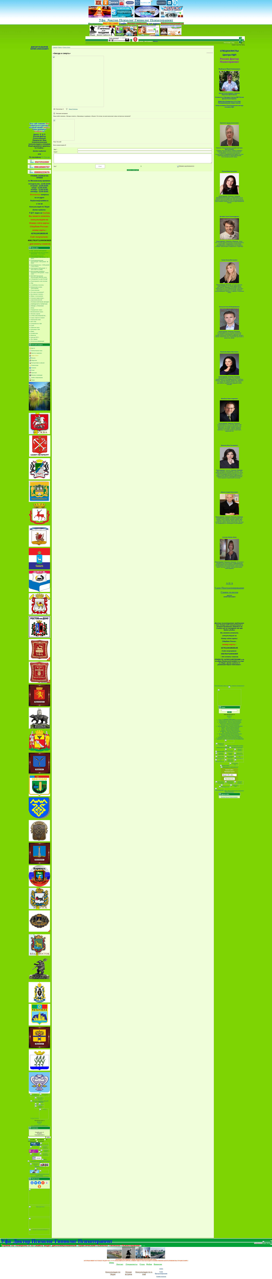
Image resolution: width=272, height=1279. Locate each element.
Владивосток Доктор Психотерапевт (230, 736)
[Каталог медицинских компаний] (220, 787)
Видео (60, 47)
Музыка (33, 358)
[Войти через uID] (32, 1182)
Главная (141, 41)
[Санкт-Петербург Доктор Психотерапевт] (39, 456)
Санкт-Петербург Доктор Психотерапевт (230, 719)
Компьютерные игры (36, 350)
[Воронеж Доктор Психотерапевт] (39, 751)
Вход (233, 42)
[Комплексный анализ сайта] (219, 761)
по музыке (41, 1141)
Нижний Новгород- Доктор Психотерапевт (230, 726)
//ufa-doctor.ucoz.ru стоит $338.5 (39, 1125)
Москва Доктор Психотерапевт (229, 797)
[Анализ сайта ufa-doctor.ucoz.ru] (220, 755)
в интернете (40, 1139)
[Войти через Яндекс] (43, 1182)
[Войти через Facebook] (39, 1182)
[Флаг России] (42, 157)
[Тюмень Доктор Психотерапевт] (39, 931)
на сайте (32, 1139)
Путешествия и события (37, 363)
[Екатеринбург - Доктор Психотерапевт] (39, 501)
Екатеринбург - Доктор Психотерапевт (230, 722)
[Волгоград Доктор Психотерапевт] (39, 682)
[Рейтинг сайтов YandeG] (44, 1096)
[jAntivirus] (44, 1166)
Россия (47, 157)
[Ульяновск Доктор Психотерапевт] (39, 863)
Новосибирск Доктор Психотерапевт (230, 721)
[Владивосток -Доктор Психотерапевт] (39, 955)
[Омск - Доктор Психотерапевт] (39, 591)
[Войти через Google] (46, 1182)
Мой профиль (148, 41)
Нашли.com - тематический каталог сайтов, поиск (39, 1174)
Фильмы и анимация (36, 375)
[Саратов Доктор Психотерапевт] (39, 773)
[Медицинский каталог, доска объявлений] (225, 787)
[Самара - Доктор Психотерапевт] (39, 569)
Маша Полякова (73, 109)
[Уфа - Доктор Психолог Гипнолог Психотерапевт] (99, 5)
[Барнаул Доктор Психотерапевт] (39, 886)
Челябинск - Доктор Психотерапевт (230, 731)
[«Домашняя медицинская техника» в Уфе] (39, 1162)
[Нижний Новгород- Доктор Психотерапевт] (39, 523)
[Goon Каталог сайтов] (37, 1159)
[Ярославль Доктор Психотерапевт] (39, 979)
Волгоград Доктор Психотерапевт (230, 723)
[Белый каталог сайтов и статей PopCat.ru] (239, 751)
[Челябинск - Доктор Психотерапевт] (39, 614)
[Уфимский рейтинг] (39, 1152)
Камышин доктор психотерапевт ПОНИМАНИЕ (230, 738)
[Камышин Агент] (34, 1166)
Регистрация (227, 42)
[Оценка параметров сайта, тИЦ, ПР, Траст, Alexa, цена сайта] (238, 758)
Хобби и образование (37, 377)
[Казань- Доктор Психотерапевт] (39, 546)
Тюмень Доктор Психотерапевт (230, 735)
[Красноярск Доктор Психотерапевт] (39, 705)
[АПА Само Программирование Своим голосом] (135, 41)
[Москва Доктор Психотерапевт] (39, 433)
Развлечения (34, 365)
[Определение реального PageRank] (229, 758)
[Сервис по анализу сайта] (219, 790)
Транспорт (34, 372)
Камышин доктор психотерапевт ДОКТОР (230, 737)
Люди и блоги (34, 355)
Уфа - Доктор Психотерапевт (230, 732)
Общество (34, 360)
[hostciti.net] (229, 742)
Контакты (95, 23)
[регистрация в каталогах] (34, 1172)
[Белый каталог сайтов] (39, 1108)
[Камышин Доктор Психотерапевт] (39, 1070)
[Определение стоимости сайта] (238, 755)
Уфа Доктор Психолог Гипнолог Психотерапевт (136, 20)
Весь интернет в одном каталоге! (40, 1176)
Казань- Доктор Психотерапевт (230, 730)
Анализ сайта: (229, 769)
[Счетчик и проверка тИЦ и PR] (39, 1101)
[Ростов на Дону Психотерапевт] (39, 637)
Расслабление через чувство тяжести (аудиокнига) (229, 685)
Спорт (33, 370)
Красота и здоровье (36, 353)
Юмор (33, 380)
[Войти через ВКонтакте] (35, 1182)
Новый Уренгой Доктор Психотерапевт (230, 733)
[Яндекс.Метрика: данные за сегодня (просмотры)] (44, 1144)
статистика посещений (223, 747)
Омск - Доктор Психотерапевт (230, 728)
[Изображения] (64, 130)
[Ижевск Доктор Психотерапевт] (39, 841)
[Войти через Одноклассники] (39, 1186)
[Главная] (105, 41)
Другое (33, 348)
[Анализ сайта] (229, 755)
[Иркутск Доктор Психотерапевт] (39, 908)
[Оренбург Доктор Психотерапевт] (39, 1047)
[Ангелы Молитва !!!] (39, 410)
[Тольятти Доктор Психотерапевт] (39, 818)
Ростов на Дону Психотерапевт (230, 724)
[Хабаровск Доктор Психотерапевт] (39, 1002)
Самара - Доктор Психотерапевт (230, 727)
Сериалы (33, 367)
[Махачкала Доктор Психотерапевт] (39, 1025)
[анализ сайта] (224, 765)
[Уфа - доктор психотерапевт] (39, 660)
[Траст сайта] (220, 758)
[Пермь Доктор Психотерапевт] (39, 728)
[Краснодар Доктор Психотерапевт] (39, 795)
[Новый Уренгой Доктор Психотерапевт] (39, 1093)
